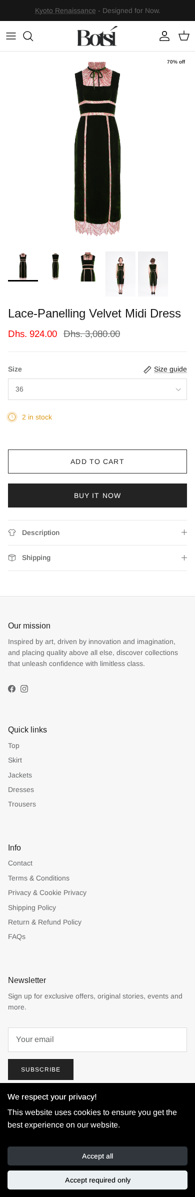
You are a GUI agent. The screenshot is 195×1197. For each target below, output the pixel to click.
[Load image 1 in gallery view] (97, 149)
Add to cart (97, 462)
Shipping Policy (32, 908)
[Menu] (11, 36)
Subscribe (40, 1069)
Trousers (22, 804)
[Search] (33, 36)
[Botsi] (98, 36)
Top (14, 746)
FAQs (17, 936)
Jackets (20, 775)
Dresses (21, 790)
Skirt (15, 760)
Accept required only (97, 1180)
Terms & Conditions (39, 878)
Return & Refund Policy (45, 922)
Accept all (97, 1156)
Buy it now (97, 496)
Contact (20, 863)
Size (15, 369)
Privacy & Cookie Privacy (47, 892)
